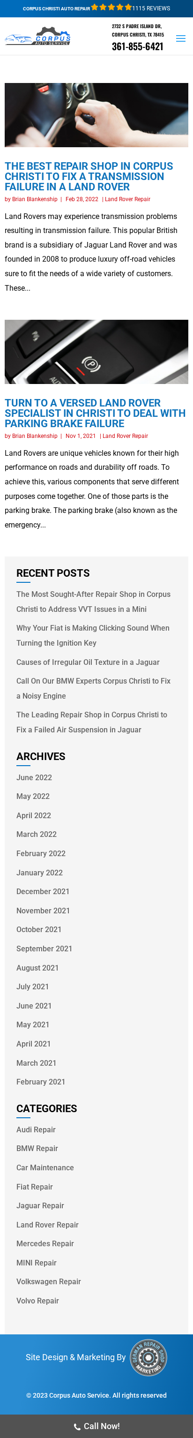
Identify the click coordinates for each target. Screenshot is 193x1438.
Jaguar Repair (40, 1205)
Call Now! (102, 1426)
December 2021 (43, 891)
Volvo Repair (37, 1300)
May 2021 (33, 1024)
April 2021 (33, 1043)
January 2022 (39, 872)
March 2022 (36, 834)
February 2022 (41, 853)
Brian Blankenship (35, 199)
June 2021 (34, 1005)
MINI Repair (36, 1262)
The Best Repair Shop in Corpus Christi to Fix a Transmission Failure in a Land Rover (89, 176)
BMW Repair (37, 1148)
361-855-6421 (137, 46)
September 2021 (44, 948)
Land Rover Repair (127, 199)
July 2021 (32, 986)
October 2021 (39, 929)
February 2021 (41, 1081)
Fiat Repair (34, 1186)
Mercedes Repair (45, 1243)
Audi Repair (36, 1129)
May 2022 (33, 796)
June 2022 (34, 777)
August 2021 (37, 968)
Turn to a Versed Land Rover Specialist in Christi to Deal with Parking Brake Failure (95, 413)
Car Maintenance (45, 1167)
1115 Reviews (151, 8)
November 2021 (43, 910)
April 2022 (33, 815)
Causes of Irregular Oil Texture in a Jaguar (88, 662)
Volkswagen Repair (48, 1281)
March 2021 (36, 1063)
